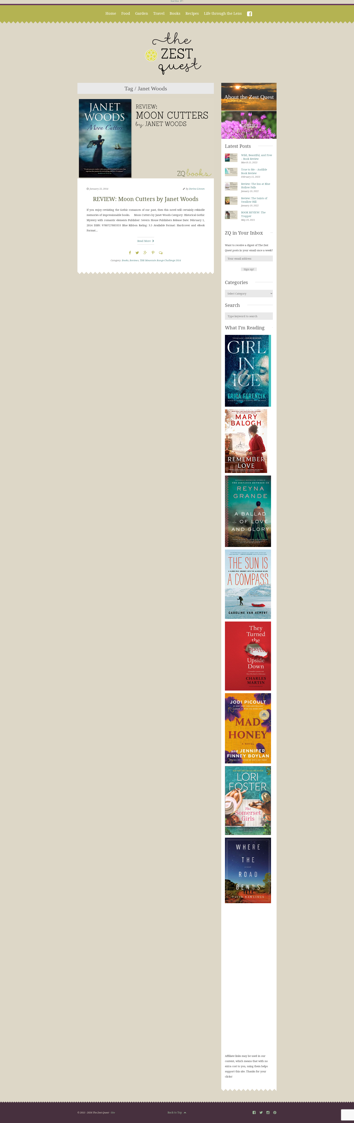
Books (175, 13)
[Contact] (249, 138)
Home (110, 13)
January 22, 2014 (99, 188)
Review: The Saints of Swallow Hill (254, 200)
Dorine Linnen (197, 188)
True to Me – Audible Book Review (254, 171)
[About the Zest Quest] (249, 110)
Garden (141, 13)
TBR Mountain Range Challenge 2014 (160, 260)
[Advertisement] (249, 982)
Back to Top (175, 1112)
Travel (158, 13)
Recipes (192, 13)
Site (113, 1112)
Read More (175, 1)
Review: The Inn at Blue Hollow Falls (255, 185)
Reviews (134, 260)
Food (125, 13)
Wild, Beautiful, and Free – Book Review (256, 157)
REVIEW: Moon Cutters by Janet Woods (145, 199)
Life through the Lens (223, 13)
